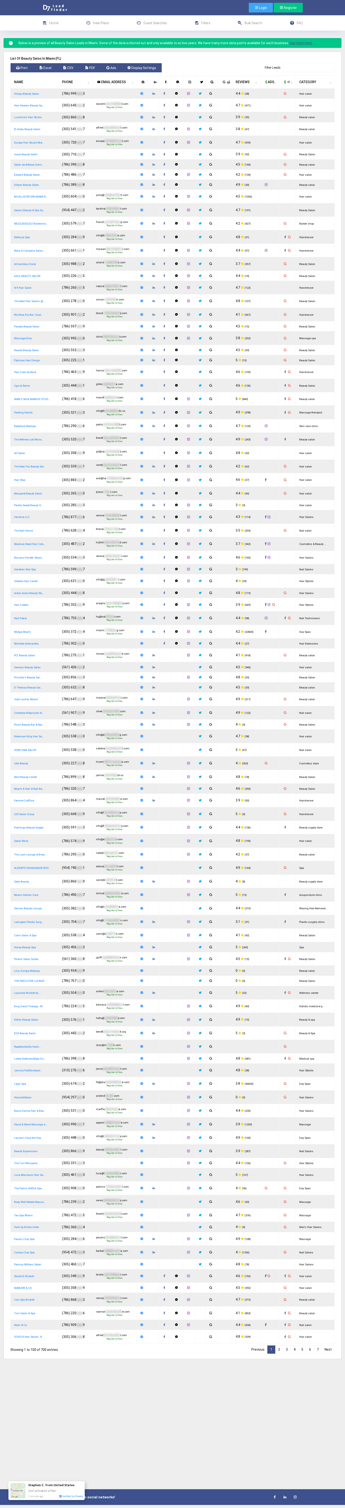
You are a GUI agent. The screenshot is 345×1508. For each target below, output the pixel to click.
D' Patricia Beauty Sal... (28, 687)
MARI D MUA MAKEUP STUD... (32, 399)
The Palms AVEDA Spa (28, 1188)
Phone (67, 82)
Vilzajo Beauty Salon (26, 93)
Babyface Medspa (25, 426)
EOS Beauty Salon (25, 1033)
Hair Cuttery (21, 604)
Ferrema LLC (22, 517)
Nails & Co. (20, 1325)
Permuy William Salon (27, 1264)
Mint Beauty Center (25, 777)
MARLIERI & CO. (23, 1288)
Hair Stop (19, 480)
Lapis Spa (20, 1083)
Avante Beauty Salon (26, 350)
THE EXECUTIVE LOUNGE (29, 981)
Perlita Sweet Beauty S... (28, 505)
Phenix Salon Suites (26, 959)
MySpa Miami (22, 632)
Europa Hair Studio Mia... (29, 142)
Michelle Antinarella (26, 643)
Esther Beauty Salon (26, 1019)
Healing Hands (23, 412)
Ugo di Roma (22, 385)
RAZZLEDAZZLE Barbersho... (31, 223)
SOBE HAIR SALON (25, 750)
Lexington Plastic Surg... (29, 922)
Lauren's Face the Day (27, 1137)
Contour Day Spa (24, 1252)
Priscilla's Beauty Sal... (28, 677)
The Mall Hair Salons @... (29, 301)
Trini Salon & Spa (24, 1313)
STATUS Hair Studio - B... (29, 1336)
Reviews (242, 82)
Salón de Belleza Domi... (29, 164)
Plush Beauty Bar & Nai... (29, 724)
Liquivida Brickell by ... (27, 993)
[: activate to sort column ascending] (143, 82)
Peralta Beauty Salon (26, 326)
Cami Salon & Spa (25, 935)
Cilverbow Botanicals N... (29, 713)
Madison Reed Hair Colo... (30, 544)
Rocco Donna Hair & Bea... (30, 1110)
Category (307, 82)
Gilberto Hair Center (26, 581)
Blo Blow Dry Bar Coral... (28, 314)
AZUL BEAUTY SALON (27, 276)
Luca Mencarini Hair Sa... (29, 1175)
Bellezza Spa (22, 237)
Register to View (115, 107)
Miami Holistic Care (26, 895)
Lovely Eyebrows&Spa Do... (30, 1058)
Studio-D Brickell (24, 1276)
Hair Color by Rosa (25, 372)
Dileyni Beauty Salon (26, 185)
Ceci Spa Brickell (24, 1299)
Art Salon (19, 453)
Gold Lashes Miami (26, 699)
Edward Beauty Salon (27, 174)
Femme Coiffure (24, 800)
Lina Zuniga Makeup (27, 970)
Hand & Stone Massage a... (30, 1124)
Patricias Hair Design (27, 360)
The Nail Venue (23, 530)
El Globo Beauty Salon (27, 129)
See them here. (301, 43)
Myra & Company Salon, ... (30, 250)
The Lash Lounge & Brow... (30, 854)
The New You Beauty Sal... (30, 466)
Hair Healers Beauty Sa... (29, 105)
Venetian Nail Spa (25, 569)
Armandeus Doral (25, 264)
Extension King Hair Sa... (29, 736)
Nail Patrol (20, 618)
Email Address (113, 82)
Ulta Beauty (21, 763)
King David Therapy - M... (29, 1006)
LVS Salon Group (24, 814)
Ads (270, 82)
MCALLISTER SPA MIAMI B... (31, 196)
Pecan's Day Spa (24, 1239)
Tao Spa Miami (23, 1215)
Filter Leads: (273, 67)
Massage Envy (23, 338)
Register (290, 8)
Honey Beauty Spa (25, 947)
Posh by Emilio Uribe (26, 1227)
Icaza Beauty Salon (26, 154)
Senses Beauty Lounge (28, 908)
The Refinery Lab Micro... (29, 439)
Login (262, 8)
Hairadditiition (22, 1097)
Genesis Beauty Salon (27, 667)
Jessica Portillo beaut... (28, 1070)
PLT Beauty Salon (24, 655)
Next (328, 1349)
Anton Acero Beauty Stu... (29, 593)
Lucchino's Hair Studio (28, 117)
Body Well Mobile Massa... (30, 1202)
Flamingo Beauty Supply (28, 827)
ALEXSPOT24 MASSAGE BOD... (32, 868)
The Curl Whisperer (26, 1163)
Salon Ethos (21, 841)
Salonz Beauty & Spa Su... (29, 210)
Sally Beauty (21, 881)
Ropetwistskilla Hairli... (27, 1046)
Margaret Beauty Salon (28, 493)
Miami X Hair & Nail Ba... (29, 788)
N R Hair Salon (23, 287)
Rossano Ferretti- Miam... (29, 557)
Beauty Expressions (26, 1151)
